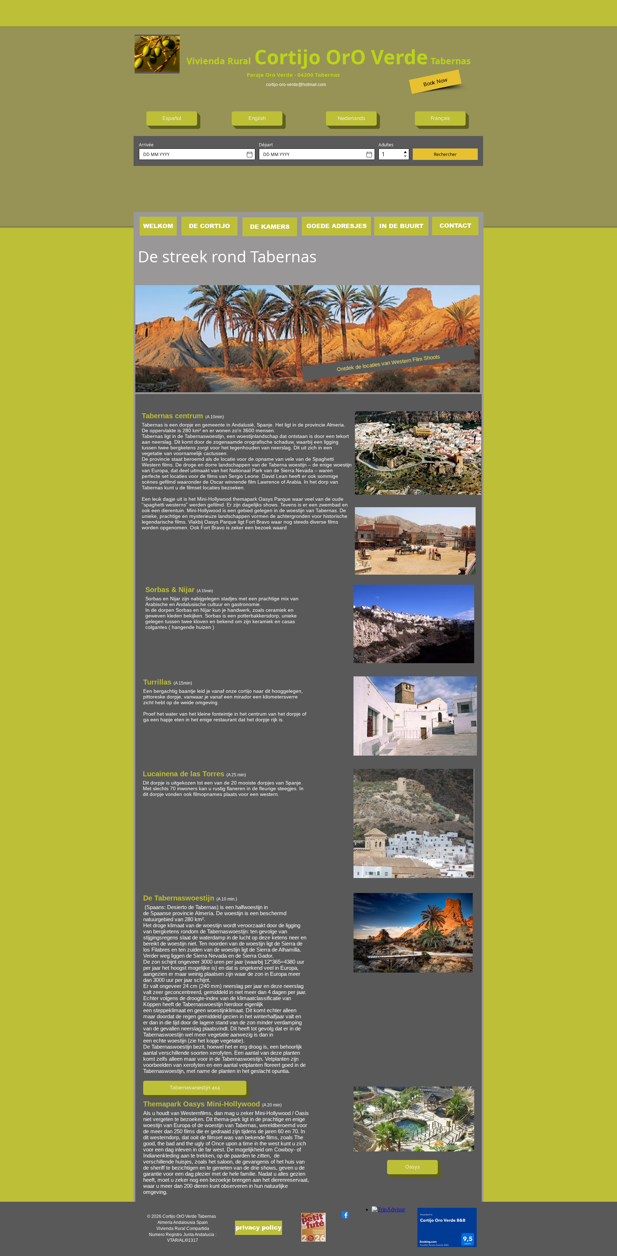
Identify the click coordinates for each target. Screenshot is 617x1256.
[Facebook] (345, 1214)
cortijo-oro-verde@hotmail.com (296, 84)
